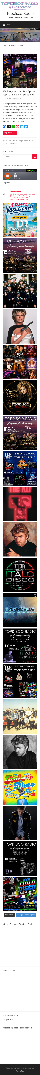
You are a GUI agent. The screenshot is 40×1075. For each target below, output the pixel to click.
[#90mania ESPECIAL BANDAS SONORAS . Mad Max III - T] (20, 291)
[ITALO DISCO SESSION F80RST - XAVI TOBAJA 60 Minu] (20, 575)
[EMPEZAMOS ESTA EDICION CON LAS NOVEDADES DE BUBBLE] (20, 823)
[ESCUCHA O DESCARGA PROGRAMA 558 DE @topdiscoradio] (20, 468)
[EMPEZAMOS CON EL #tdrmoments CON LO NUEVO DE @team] (20, 610)
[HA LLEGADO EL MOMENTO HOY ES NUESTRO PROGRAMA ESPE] (20, 433)
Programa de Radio (26, 141)
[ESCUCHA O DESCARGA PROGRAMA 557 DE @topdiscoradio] (20, 681)
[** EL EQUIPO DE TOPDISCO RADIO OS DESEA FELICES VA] (20, 220)
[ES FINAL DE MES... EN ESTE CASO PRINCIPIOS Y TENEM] (20, 894)
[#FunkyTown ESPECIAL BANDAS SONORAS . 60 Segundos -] (20, 326)
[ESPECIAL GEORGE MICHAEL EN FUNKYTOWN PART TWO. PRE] (20, 539)
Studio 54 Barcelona (10, 143)
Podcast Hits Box (12, 141)
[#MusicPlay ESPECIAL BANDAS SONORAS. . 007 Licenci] (20, 362)
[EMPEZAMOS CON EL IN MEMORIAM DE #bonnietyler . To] (20, 397)
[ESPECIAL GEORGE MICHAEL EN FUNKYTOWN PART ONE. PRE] (20, 752)
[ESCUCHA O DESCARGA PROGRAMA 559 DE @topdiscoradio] (20, 255)
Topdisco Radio (20, 13)
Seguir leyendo (9, 133)
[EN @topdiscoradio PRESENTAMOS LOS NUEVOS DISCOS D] (20, 645)
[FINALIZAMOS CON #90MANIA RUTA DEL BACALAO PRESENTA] (20, 716)
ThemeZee (20, 1071)
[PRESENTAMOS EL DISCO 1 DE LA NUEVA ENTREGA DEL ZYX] (20, 787)
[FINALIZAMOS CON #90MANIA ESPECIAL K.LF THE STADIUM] (20, 504)
